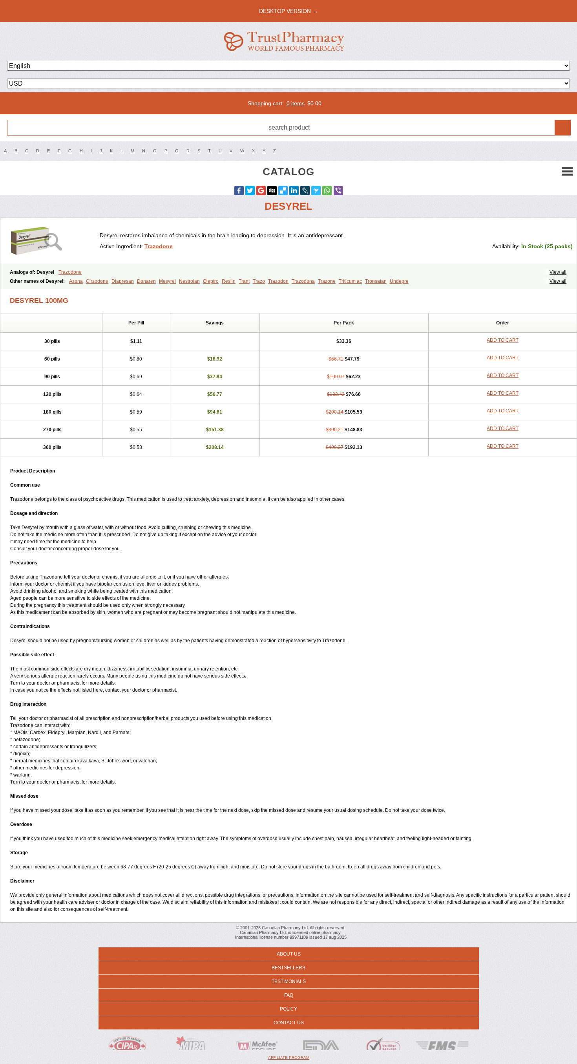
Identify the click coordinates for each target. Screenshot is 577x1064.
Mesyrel (167, 281)
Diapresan (122, 281)
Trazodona (303, 281)
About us (289, 954)
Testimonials (289, 981)
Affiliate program (288, 1057)
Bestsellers (288, 968)
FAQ (288, 995)
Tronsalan (376, 281)
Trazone (327, 281)
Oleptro (211, 281)
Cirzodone (97, 281)
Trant (244, 281)
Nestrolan (189, 281)
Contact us (289, 1023)
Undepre (399, 281)
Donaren (146, 281)
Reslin (229, 281)
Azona (76, 281)
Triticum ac (350, 281)
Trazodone (158, 246)
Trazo (259, 281)
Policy (288, 1009)
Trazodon (278, 281)
